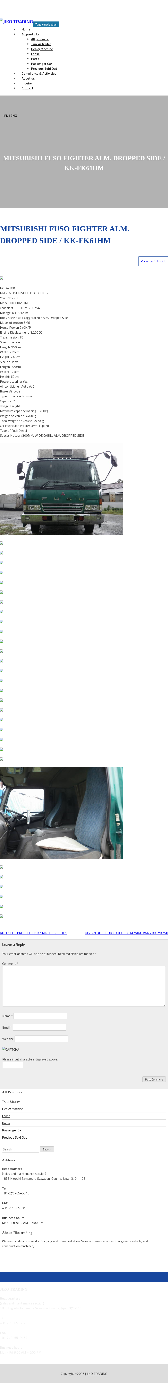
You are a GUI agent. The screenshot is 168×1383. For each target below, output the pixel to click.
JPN (5, 115)
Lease (35, 53)
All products (30, 34)
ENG (14, 115)
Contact (27, 88)
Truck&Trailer (41, 44)
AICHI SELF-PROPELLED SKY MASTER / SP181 (33, 932)
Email (7, 1027)
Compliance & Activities (39, 73)
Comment (10, 963)
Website (8, 1038)
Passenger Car (41, 63)
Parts (35, 58)
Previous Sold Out (153, 261)
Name (7, 1015)
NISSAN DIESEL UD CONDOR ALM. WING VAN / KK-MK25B (126, 932)
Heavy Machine (42, 48)
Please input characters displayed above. (30, 1059)
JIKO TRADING (97, 1373)
